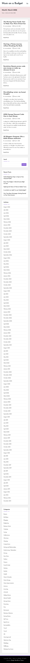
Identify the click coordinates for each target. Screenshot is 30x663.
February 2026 (7, 222)
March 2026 (7, 219)
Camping (6, 529)
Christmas (6, 538)
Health (5, 574)
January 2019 (7, 437)
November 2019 (7, 407)
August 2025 (7, 240)
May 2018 (6, 461)
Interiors (6, 586)
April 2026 (6, 216)
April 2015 (6, 485)
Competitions (7, 544)
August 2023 (7, 291)
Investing (6, 589)
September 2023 (8, 288)
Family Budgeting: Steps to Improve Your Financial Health (14, 177)
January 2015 (7, 489)
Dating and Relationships (10, 547)
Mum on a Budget (12, 3)
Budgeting (6, 523)
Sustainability (7, 625)
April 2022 (6, 324)
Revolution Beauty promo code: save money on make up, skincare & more (14, 68)
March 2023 (7, 306)
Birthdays (6, 517)
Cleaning (6, 541)
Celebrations (7, 535)
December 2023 (7, 279)
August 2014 (7, 491)
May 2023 (6, 300)
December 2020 (8, 372)
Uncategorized (7, 637)
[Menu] (27, 3)
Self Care (6, 619)
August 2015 (7, 480)
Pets (5, 607)
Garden (5, 571)
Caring (5, 532)
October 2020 (7, 378)
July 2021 (6, 351)
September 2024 (8, 255)
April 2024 (6, 267)
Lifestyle (6, 592)
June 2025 (6, 246)
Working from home (8, 649)
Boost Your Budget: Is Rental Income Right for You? (14, 182)
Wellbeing (6, 646)
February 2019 (7, 435)
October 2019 (7, 411)
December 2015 (7, 476)
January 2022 (7, 333)
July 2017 (6, 470)
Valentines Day (7, 640)
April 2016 (6, 474)
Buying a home (7, 526)
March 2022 (7, 327)
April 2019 (6, 429)
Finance (5, 562)
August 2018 (7, 452)
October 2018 (7, 446)
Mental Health (7, 598)
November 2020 (8, 375)
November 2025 (8, 231)
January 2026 (7, 225)
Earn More (6, 556)
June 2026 (6, 213)
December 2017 (7, 465)
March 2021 (6, 363)
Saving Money (7, 616)
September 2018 (8, 450)
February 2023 (7, 309)
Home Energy (7, 580)
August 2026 (7, 207)
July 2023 (6, 294)
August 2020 (7, 384)
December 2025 (8, 228)
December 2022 (8, 315)
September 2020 (8, 381)
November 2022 (8, 318)
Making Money (7, 595)
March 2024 (7, 270)
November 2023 (8, 282)
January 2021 (7, 369)
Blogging (6, 520)
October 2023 (7, 285)
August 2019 (7, 416)
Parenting (6, 604)
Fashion (5, 559)
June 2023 (6, 297)
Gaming (5, 568)
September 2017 (8, 467)
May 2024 (6, 264)
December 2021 (7, 336)
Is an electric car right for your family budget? (15, 190)
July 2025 (6, 243)
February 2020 (7, 399)
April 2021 (6, 360)
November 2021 (7, 339)
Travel (5, 628)
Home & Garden (8, 577)
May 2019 (6, 426)
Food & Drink (7, 565)
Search (5, 159)
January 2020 (7, 401)
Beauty (5, 514)
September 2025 (8, 237)
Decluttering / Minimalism (10, 550)
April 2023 (6, 303)
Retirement (6, 610)
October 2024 (7, 252)
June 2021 (6, 354)
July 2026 (6, 210)
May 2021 (6, 357)
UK (4, 634)
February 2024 (7, 273)
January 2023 (7, 312)
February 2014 (7, 497)
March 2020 (7, 396)
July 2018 (6, 455)
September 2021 (8, 345)
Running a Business (8, 613)
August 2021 (7, 348)
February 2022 (7, 330)
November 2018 (7, 444)
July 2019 (6, 420)
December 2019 (7, 405)
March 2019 (6, 431)
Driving (5, 553)
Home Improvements (9, 583)
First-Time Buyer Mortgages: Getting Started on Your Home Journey (15, 194)
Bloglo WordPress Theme (17, 660)
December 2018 (7, 441)
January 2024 (7, 276)
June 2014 (6, 495)
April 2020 (6, 393)
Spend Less (6, 622)
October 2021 (7, 342)
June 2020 (6, 386)
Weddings (6, 643)
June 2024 (6, 261)
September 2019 (8, 414)
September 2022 (8, 321)
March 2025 (7, 249)
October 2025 (7, 234)
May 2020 (6, 390)
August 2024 (7, 258)
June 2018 (6, 459)
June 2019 (6, 422)
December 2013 (7, 500)
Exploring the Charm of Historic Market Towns (15, 186)
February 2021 (7, 366)
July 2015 (6, 482)
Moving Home (7, 601)
